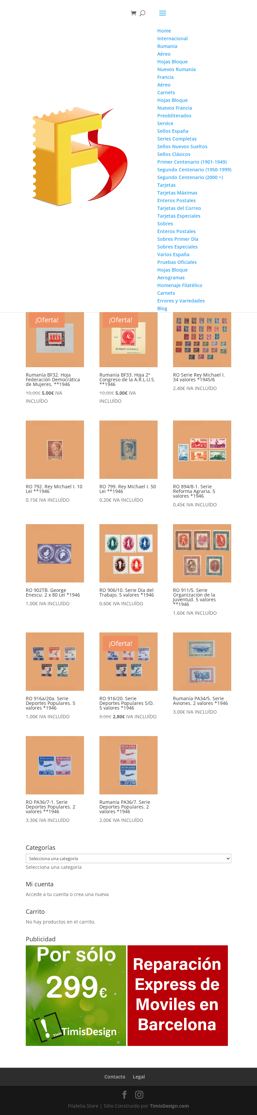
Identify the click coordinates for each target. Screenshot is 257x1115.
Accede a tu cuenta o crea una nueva (67, 894)
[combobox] (54, 867)
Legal (139, 1076)
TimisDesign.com (169, 1106)
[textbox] (54, 867)
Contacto (114, 1076)
